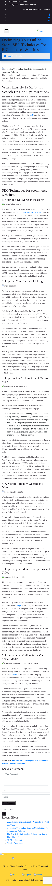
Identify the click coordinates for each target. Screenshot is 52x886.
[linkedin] (38, 874)
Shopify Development (15, 843)
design (18, 605)
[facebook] (14, 874)
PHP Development (14, 840)
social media (14, 674)
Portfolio (19, 866)
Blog (35, 866)
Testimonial (43, 866)
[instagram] (26, 874)
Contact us (26, 869)
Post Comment (9, 803)
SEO (32, 115)
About (12, 866)
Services (28, 866)
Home (9, 56)
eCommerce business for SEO (29, 212)
